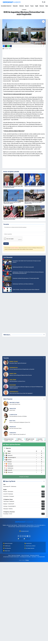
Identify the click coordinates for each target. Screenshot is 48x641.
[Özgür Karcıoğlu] (5, 392)
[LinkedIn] (25, 536)
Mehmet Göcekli (13, 361)
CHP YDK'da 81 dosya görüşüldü (32, 218)
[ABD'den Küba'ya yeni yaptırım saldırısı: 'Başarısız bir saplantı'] (13, 195)
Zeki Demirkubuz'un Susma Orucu (17, 381)
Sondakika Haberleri (6, 6)
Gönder (6, 243)
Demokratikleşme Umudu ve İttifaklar (18, 416)
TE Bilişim (27, 560)
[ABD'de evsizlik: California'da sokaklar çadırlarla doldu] (35, 195)
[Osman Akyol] (5, 433)
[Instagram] (23, 536)
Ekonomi (42, 6)
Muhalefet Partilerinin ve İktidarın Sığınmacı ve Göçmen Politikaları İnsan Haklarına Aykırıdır (26, 387)
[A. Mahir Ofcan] (5, 415)
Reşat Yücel (12, 420)
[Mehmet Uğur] (5, 374)
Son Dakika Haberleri (30, 548)
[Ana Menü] (44, 2)
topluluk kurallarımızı (15, 247)
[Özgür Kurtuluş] (5, 368)
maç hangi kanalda (41, 556)
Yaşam (32, 6)
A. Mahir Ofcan (13, 414)
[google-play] (27, 539)
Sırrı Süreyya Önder (14, 402)
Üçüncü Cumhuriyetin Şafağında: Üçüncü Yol (19, 422)
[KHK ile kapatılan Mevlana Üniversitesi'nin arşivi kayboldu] (24, 32)
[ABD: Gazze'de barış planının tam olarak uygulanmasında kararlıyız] (13, 211)
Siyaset (27, 6)
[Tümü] (44, 334)
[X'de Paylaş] (6, 46)
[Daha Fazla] (11, 46)
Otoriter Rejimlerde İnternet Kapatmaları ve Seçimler (21, 369)
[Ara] (42, 2)
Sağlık (36, 6)
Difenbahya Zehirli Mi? (34, 555)
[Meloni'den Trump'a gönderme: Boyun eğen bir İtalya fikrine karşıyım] (13, 179)
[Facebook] (18, 536)
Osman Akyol (12, 432)
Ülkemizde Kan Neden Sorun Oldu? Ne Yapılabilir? (21, 393)
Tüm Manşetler (8, 548)
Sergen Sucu (12, 426)
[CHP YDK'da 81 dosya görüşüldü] (35, 211)
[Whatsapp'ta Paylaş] (8, 46)
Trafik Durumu (7, 545)
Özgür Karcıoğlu (13, 391)
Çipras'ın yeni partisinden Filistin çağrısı (33, 186)
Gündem (21, 6)
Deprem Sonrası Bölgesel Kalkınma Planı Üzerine (20, 375)
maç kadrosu (34, 556)
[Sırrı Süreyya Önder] (5, 403)
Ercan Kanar (12, 385)
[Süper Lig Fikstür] (44, 481)
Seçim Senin (12, 410)
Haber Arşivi (7, 550)
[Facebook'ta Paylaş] (4, 46)
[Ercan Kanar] (5, 386)
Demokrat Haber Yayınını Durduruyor (17, 363)
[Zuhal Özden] (5, 380)
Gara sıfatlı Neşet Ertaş (14, 404)
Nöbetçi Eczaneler (8, 543)
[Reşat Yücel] (5, 421)
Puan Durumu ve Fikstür (30, 545)
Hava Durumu (29, 543)
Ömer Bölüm (12, 408)
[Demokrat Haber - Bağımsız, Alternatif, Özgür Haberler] (11, 2)
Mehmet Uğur (12, 373)
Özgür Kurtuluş (13, 367)
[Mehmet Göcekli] (5, 362)
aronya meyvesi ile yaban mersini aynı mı (11, 556)
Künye (9, 555)
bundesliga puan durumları (25, 556)
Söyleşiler (15, 6)
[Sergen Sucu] (5, 427)
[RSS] (30, 536)
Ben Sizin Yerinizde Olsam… (15, 428)
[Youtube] (27, 536)
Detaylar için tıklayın (24, 476)
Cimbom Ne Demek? (25, 555)
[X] (21, 536)
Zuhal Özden (12, 379)
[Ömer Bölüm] (5, 409)
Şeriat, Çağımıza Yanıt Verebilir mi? (17, 434)
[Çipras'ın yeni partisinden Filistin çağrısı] (35, 179)
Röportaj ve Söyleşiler (16, 555)
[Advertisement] (24, 312)
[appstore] (20, 539)
